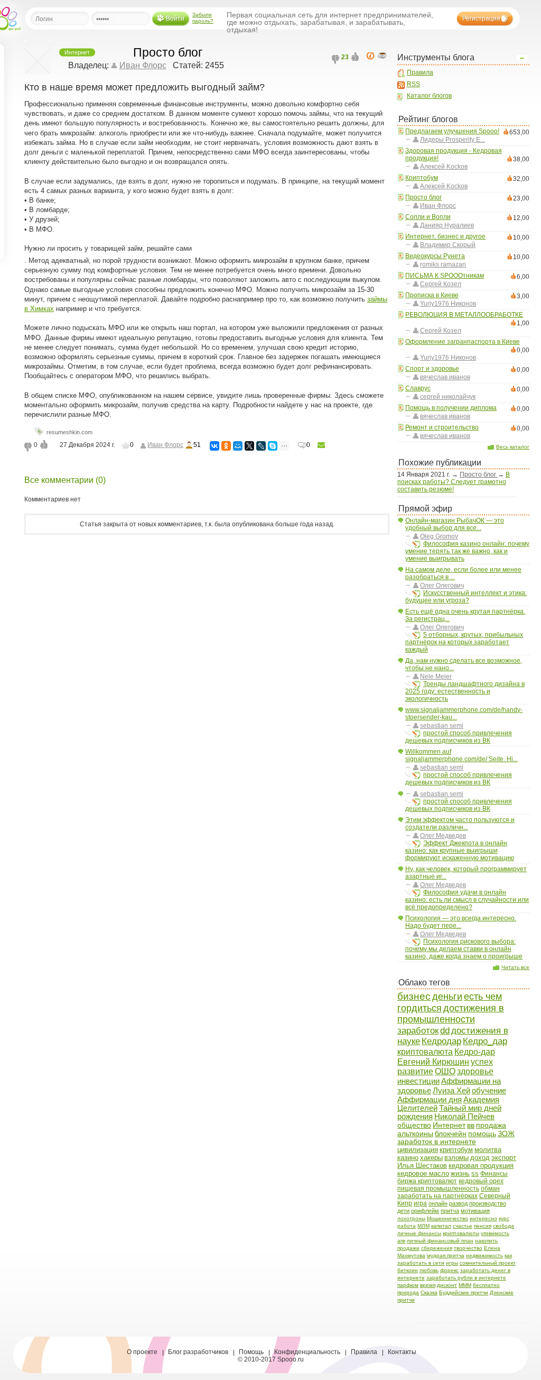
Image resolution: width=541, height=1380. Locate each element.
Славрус (418, 388)
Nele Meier (436, 676)
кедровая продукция (481, 1165)
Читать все (515, 967)
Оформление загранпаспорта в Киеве (462, 341)
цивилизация (417, 1150)
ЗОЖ (506, 1134)
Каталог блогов (429, 95)
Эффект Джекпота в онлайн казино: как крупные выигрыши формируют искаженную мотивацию (459, 850)
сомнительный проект (488, 1263)
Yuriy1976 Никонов (448, 303)
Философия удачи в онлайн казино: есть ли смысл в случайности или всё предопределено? (467, 900)
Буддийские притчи (463, 1292)
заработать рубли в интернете (466, 1278)
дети (403, 1211)
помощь (482, 1134)
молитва (487, 1150)
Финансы (494, 1173)
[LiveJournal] (261, 446)
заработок (418, 1030)
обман (490, 1188)
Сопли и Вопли (428, 217)
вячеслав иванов (445, 377)
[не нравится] (336, 59)
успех (482, 1061)
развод (458, 1203)
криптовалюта (425, 1051)
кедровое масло (423, 1173)
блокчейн (451, 1134)
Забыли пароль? (202, 18)
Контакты (402, 1352)
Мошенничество (447, 1218)
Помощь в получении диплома (451, 408)
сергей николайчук (447, 396)
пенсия (482, 1226)
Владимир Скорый (447, 245)
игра (420, 1203)
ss (475, 1173)
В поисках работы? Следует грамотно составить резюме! (453, 482)
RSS (413, 84)
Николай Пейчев (464, 1116)
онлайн (437, 1203)
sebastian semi (441, 725)
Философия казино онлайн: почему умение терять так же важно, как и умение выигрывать (467, 551)
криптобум (456, 1150)
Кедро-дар (474, 1051)
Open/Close (522, 58)
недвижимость (484, 1255)
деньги (447, 996)
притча (450, 1211)
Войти (175, 18)
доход (480, 1158)
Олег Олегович (442, 585)
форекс (449, 1270)
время (427, 1285)
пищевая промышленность (438, 1188)
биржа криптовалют (427, 1181)
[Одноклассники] (226, 446)
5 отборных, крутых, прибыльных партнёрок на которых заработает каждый (464, 642)
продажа (491, 1125)
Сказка (429, 1292)
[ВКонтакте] (214, 446)
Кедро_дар (485, 1041)
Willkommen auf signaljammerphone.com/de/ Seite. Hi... (461, 755)
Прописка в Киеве (432, 295)
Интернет (449, 1125)
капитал (441, 1226)
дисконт (447, 1285)
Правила (420, 72)
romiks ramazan (443, 264)
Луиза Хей (451, 1090)
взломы (456, 1158)
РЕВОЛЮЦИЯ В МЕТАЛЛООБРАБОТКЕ (464, 314)
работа (406, 1226)
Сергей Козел (440, 284)
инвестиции (418, 1080)
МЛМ (423, 1226)
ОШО (445, 1071)
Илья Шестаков (422, 1165)
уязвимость (495, 1233)
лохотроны (411, 1218)
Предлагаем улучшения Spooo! (452, 131)
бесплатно (486, 1285)
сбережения (436, 1248)
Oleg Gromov (439, 536)
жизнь (460, 1173)
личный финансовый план (440, 1241)
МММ (465, 1285)
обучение (489, 1090)
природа (408, 1292)
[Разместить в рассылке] (321, 445)
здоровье (475, 1071)
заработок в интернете (436, 1142)
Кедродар (441, 1041)
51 (197, 445)
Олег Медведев (443, 835)
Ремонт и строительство (442, 427)
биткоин (407, 1270)
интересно (483, 1218)
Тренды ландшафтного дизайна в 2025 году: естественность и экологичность (465, 691)
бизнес (414, 996)
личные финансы (419, 1233)
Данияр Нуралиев (447, 225)
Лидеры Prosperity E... (452, 139)
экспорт (503, 1158)
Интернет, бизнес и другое (445, 236)
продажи (408, 1248)
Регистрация (481, 18)
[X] (249, 446)
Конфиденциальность (307, 1352)
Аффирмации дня (429, 1099)
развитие (415, 1071)
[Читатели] (383, 56)
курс (504, 1218)
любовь (429, 1270)
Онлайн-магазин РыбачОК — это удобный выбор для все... (454, 524)
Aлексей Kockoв (444, 166)
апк (401, 1241)
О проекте (142, 1352)
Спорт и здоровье (432, 368)
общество (414, 1125)
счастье (462, 1226)
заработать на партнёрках (437, 1195)
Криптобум (421, 177)
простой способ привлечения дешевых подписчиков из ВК (458, 736)
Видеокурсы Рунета (435, 256)
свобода (503, 1226)
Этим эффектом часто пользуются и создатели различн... (460, 823)
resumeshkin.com (69, 432)
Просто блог (423, 197)
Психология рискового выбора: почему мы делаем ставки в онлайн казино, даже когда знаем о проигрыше (464, 949)
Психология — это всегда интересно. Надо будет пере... (460, 922)
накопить (486, 1241)
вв (470, 1125)
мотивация (475, 1211)
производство (487, 1203)
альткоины (415, 1133)
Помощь (251, 1352)
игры (452, 1263)
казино (407, 1158)
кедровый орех (481, 1181)
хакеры (431, 1158)
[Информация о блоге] (372, 56)
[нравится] (356, 59)
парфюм (407, 1285)
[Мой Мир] (237, 446)
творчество (468, 1248)
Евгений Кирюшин (433, 1061)
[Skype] (272, 446)
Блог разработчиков (198, 1352)
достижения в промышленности (450, 1014)
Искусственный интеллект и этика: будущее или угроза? (466, 596)
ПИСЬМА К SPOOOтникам (444, 275)
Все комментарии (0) (65, 480)
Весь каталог (512, 447)
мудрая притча (445, 1255)
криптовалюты (461, 1233)
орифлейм (425, 1211)
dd (445, 1031)
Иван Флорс (438, 205)
